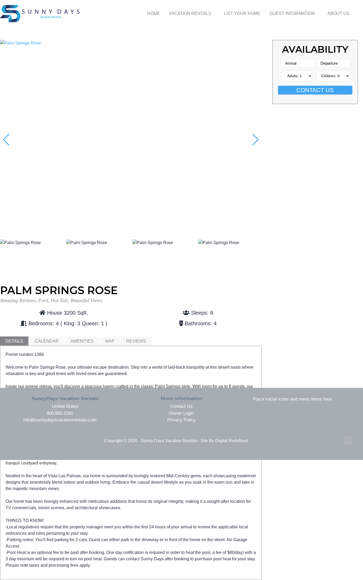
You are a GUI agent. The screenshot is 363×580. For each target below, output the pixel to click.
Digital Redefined (231, 440)
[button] (255, 140)
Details (14, 341)
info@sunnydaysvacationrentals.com (59, 419)
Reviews (136, 341)
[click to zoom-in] (131, 43)
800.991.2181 (60, 413)
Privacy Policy (181, 419)
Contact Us (315, 90)
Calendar (47, 341)
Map (110, 341)
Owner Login (181, 413)
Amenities (82, 341)
